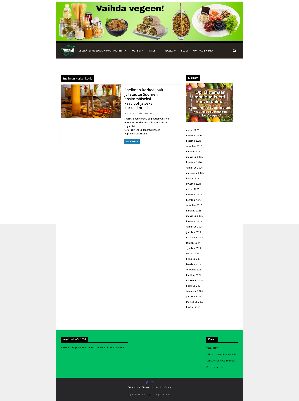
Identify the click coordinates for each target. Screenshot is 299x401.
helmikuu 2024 (194, 285)
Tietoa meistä (134, 387)
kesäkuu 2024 (193, 264)
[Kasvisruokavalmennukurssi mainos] (209, 85)
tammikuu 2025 (194, 226)
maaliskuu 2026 (194, 156)
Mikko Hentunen (145, 113)
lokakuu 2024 (193, 242)
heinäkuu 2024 (194, 258)
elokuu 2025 (192, 189)
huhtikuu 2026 (193, 151)
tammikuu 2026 (194, 167)
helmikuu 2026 (194, 162)
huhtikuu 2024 (193, 275)
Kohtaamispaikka (203, 50)
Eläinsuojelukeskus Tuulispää (220, 360)
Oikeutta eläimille (215, 367)
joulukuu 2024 (193, 232)
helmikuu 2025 (194, 221)
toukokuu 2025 (194, 205)
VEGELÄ (169, 50)
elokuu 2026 (192, 129)
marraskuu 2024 (195, 237)
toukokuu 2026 (194, 146)
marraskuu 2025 (195, 172)
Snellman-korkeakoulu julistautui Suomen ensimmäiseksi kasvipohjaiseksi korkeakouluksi (144, 98)
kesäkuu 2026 (193, 140)
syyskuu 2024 (193, 248)
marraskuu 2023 (195, 301)
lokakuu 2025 (193, 178)
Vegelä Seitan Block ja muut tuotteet (101, 50)
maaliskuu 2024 (194, 280)
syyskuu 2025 (193, 183)
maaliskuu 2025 (194, 215)
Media (152, 50)
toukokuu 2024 (194, 269)
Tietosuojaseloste (150, 387)
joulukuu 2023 (193, 296)
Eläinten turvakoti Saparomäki (221, 354)
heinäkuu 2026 (194, 135)
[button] (125, 51)
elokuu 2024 (192, 253)
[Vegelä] (68, 51)
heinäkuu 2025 (194, 194)
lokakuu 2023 (193, 307)
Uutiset (136, 50)
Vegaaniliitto (212, 347)
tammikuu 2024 (194, 291)
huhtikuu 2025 (193, 210)
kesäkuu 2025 (193, 199)
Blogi (184, 50)
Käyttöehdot (165, 387)
